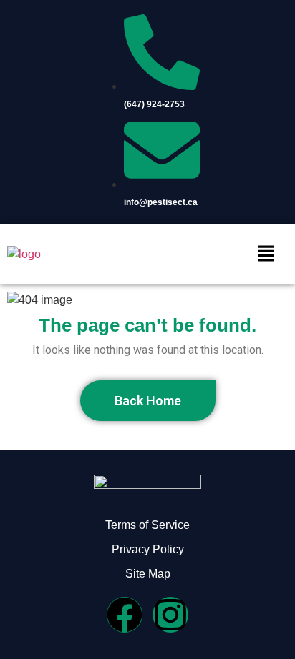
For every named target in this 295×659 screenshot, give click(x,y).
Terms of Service (147, 525)
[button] (266, 254)
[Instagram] (170, 615)
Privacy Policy (148, 549)
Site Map (147, 574)
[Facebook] (124, 615)
